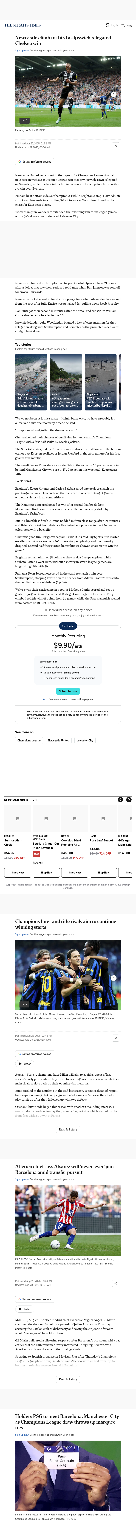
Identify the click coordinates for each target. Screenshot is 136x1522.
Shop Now (18, 872)
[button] (111, 25)
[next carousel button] (114, 94)
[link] (22, 25)
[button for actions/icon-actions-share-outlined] (115, 145)
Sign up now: (22, 50)
